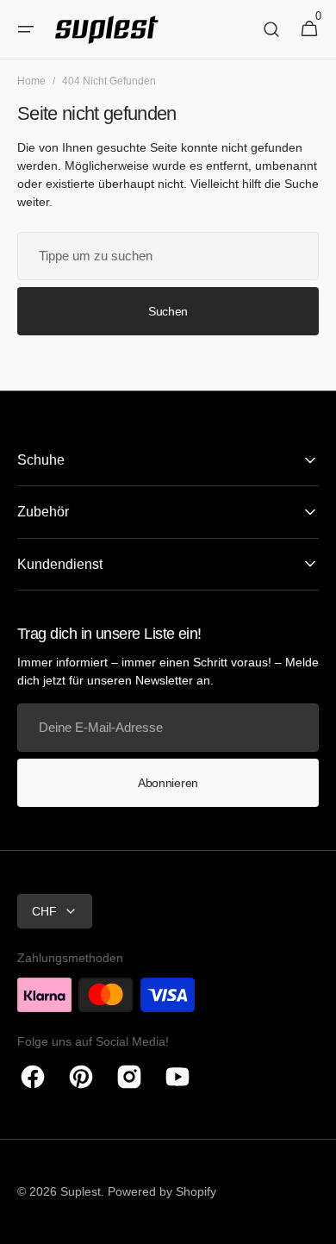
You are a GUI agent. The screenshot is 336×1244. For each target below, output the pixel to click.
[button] (26, 29)
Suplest (80, 1191)
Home (31, 81)
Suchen (168, 311)
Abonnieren (168, 783)
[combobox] (168, 256)
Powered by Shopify (162, 1191)
